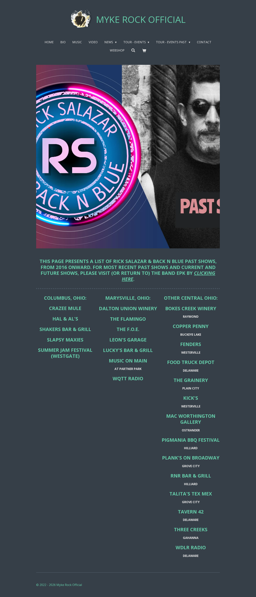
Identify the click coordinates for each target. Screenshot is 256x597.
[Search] (133, 50)
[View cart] (144, 50)
